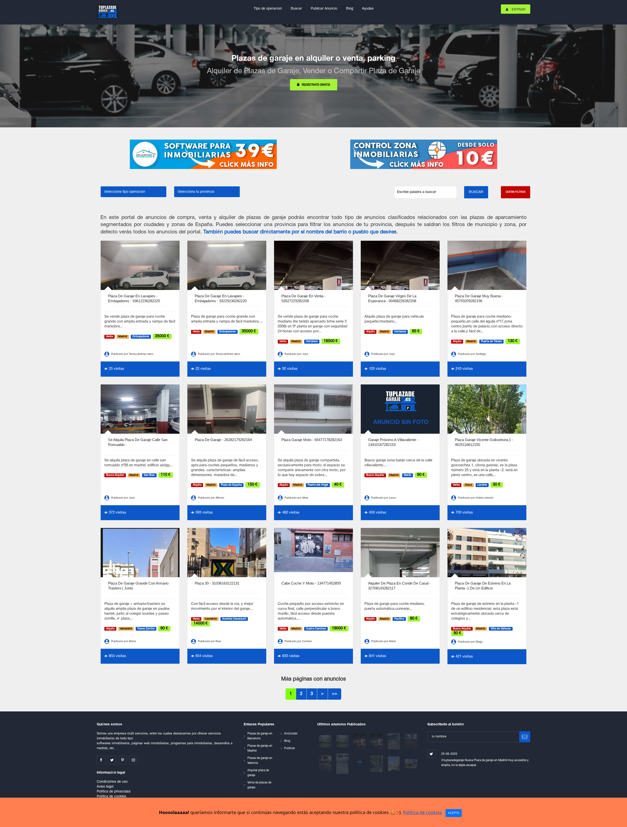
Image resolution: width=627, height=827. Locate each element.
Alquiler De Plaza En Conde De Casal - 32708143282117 (399, 585)
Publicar (289, 748)
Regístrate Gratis (316, 85)
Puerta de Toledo (491, 341)
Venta (109, 336)
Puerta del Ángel (318, 485)
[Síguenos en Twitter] (112, 760)
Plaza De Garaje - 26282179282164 (223, 440)
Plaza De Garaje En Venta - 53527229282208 (303, 298)
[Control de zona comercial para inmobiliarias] (423, 154)
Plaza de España (231, 485)
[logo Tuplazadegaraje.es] (108, 11)
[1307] (342, 741)
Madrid (122, 336)
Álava (468, 485)
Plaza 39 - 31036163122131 (217, 583)
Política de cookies (111, 796)
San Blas (149, 475)
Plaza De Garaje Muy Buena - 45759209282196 (479, 298)
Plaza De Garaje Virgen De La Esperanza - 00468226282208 (392, 298)
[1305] (360, 741)
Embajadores (141, 336)
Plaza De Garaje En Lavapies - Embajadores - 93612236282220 (134, 298)
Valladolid (126, 628)
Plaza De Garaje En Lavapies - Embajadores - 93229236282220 (221, 298)
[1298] (342, 763)
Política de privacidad (113, 791)
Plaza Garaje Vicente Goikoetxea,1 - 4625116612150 (484, 442)
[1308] (325, 741)
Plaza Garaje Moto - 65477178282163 (311, 440)
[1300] (411, 741)
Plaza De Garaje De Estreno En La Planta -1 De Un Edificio (483, 585)
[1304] (377, 741)
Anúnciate (290, 733)
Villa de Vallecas (501, 628)
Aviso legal (105, 786)
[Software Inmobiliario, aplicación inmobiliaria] (203, 154)
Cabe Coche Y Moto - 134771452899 (311, 583)
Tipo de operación (268, 8)
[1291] (411, 763)
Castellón (211, 619)
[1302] (394, 741)
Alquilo (370, 331)
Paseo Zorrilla (146, 628)
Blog (349, 8)
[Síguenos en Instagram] (133, 760)
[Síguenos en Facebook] (101, 760)
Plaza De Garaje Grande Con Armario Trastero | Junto (138, 585)
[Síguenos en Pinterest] (123, 760)
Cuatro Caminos (316, 628)
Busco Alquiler (115, 475)
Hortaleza (312, 341)
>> (334, 694)
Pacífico (399, 619)
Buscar (296, 8)
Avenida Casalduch (234, 619)
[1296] (360, 763)
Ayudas (368, 8)
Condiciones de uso (112, 781)
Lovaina (482, 485)
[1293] (394, 763)
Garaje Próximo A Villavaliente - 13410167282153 (393, 442)
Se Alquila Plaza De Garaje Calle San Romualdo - (138, 442)
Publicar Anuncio (324, 8)
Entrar (518, 9)
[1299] (325, 763)
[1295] (377, 763)
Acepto (453, 813)
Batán (407, 475)
